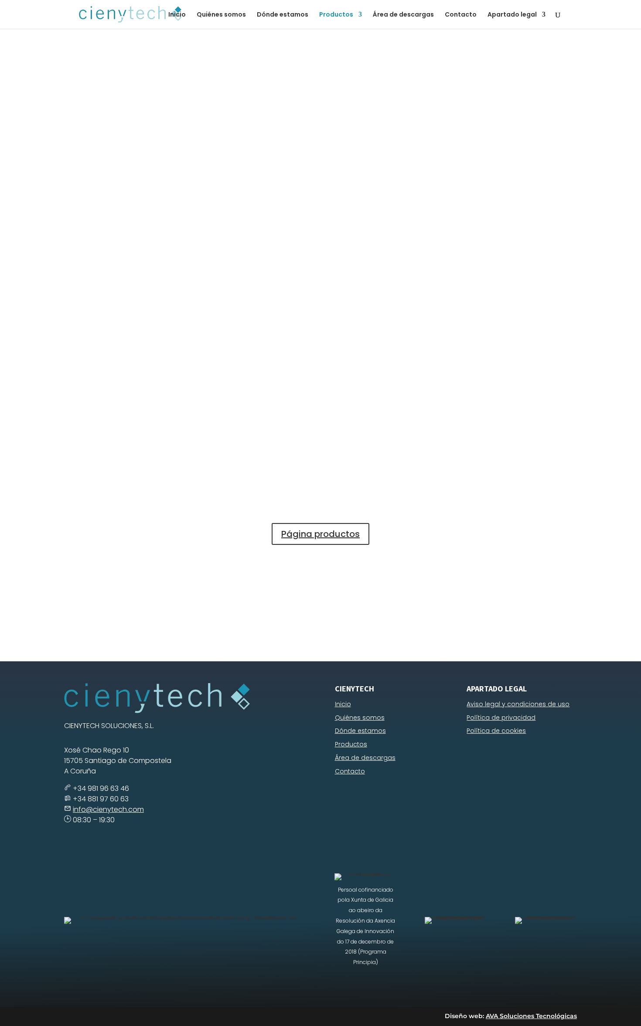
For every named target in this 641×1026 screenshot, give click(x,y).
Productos (336, 15)
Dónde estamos (282, 15)
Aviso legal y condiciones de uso (518, 704)
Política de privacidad (501, 717)
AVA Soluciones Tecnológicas (531, 1016)
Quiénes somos (221, 15)
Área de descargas (403, 15)
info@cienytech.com (108, 809)
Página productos (320, 534)
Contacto (461, 15)
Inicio (177, 15)
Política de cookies (496, 730)
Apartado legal (512, 15)
